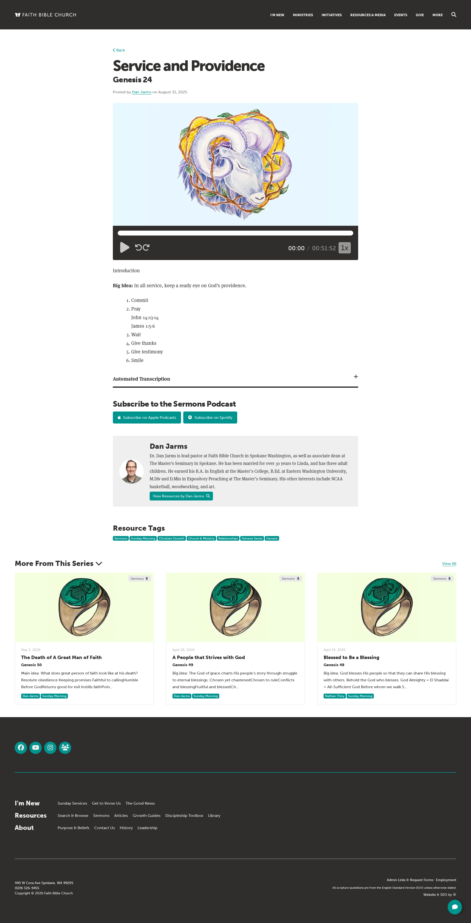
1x (344, 247)
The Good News (140, 803)
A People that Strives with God (208, 657)
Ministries (303, 15)
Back (120, 50)
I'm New (277, 15)
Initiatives (332, 15)
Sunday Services (72, 803)
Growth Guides (146, 815)
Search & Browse (73, 815)
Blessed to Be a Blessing (351, 657)
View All (449, 563)
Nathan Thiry (334, 696)
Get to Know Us (106, 803)
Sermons (120, 538)
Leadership (147, 827)
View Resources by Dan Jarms (179, 496)
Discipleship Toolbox (184, 815)
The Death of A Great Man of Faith (61, 657)
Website (429, 895)
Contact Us (104, 827)
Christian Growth (171, 538)
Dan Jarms (141, 92)
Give (420, 15)
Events (400, 15)
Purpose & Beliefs (73, 827)
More (437, 15)
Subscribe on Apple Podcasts (149, 417)
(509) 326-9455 (27, 888)
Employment (446, 880)
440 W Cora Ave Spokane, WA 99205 (44, 883)
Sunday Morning (143, 538)
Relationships (228, 538)
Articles (121, 815)
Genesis (272, 538)
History (126, 827)
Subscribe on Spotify (213, 417)
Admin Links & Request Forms (410, 880)
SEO (443, 895)
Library (214, 815)
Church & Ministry (201, 538)
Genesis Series (252, 538)
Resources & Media (368, 15)
